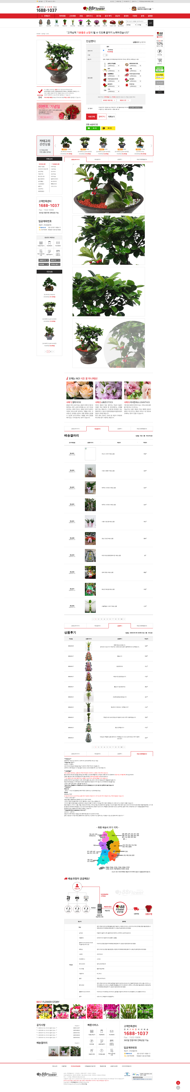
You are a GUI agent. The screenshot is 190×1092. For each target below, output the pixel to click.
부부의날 (53, 176)
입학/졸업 (40, 181)
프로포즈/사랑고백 (43, 169)
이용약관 (64, 1066)
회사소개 (54, 1066)
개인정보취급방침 (75, 1066)
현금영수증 (103, 1066)
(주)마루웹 (84, 1084)
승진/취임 (40, 171)
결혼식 (40, 186)
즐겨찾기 (41, 1)
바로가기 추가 (51, 1)
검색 (150, 23)
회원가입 (118, 1)
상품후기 (119, 159)
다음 (152, 8)
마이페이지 (127, 1)
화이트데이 (54, 181)
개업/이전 (40, 174)
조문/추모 (40, 189)
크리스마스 (54, 186)
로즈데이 (53, 171)
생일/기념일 (41, 166)
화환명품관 (41, 191)
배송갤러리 (98, 159)
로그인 (112, 1)
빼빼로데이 (54, 184)
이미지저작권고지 (126, 1066)
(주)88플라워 (74, 1082)
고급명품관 (41, 184)
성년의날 (53, 174)
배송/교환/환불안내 (142, 159)
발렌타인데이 (54, 179)
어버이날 (53, 166)
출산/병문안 (41, 179)
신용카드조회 (113, 1066)
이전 (129, 8)
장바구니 (134, 1)
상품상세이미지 (75, 159)
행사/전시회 (41, 176)
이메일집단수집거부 (90, 1066)
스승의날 (53, 169)
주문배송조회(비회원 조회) (146, 1)
